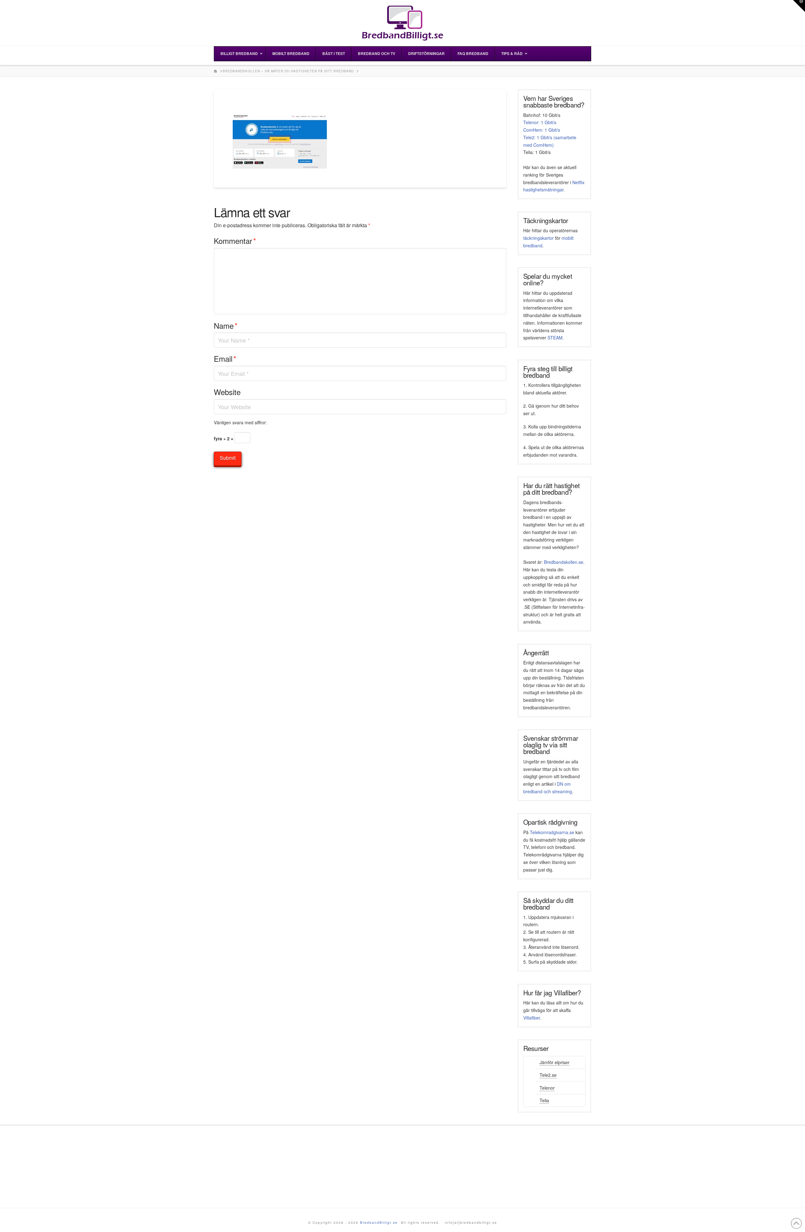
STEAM (555, 337)
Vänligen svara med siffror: (240, 422)
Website (227, 391)
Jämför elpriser (554, 1062)
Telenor (547, 1088)
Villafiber (531, 1018)
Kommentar (235, 240)
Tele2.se (548, 1075)
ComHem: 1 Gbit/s (541, 130)
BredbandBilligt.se (379, 1222)
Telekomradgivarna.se (552, 832)
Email (225, 358)
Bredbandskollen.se (563, 562)
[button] (799, 6)
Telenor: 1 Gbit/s (539, 122)
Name (225, 325)
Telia (544, 1100)
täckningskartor (538, 238)
